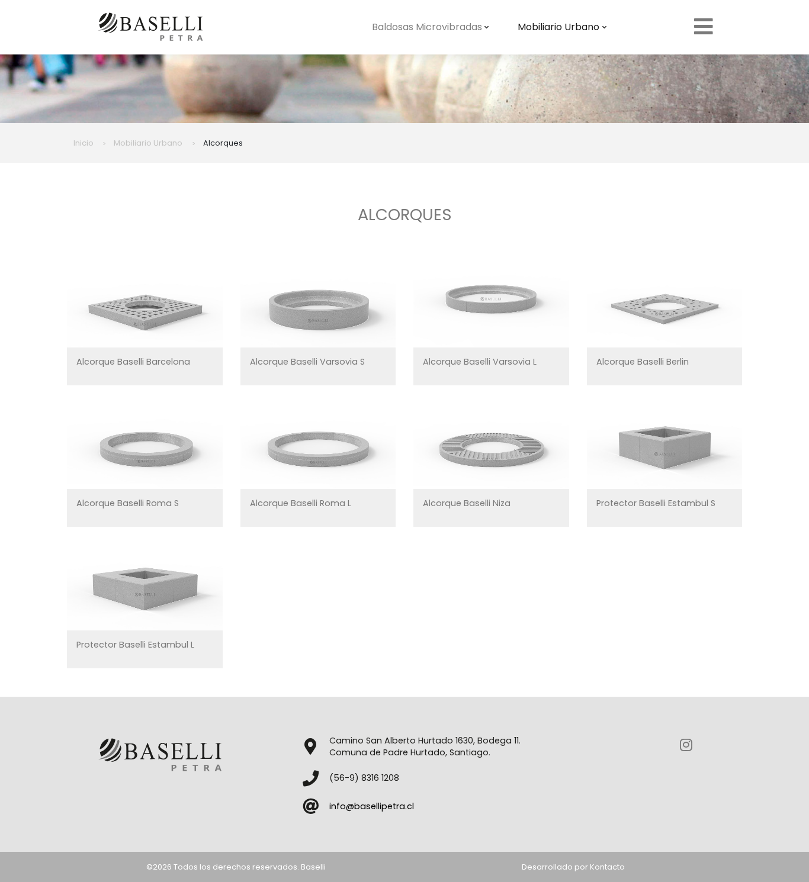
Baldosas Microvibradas (427, 27)
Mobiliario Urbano (558, 27)
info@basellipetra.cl (371, 806)
